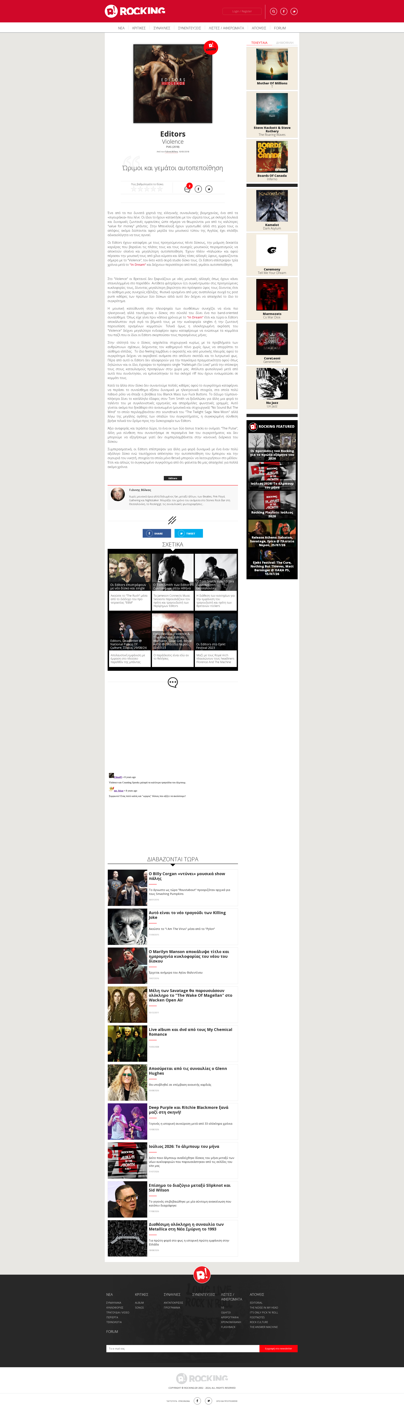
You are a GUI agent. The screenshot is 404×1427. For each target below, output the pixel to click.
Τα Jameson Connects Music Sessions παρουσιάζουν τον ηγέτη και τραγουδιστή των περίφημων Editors (172, 594)
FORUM (280, 28)
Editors (173, 471)
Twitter (294, 11)
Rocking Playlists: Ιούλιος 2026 (272, 514)
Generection (272, 362)
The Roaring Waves (272, 134)
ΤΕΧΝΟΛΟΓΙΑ (114, 1315)
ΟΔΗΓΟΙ (226, 1306)
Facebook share (198, 189)
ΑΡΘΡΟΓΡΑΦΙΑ (230, 1310)
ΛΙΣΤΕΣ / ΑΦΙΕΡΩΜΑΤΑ (226, 28)
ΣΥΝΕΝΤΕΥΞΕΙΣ (189, 28)
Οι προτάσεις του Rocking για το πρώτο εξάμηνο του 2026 (272, 455)
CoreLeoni (272, 358)
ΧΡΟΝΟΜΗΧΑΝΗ (231, 1315)
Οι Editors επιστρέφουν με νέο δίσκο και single (128, 580)
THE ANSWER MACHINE (264, 1320)
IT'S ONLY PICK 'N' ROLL (264, 1306)
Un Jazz (272, 406)
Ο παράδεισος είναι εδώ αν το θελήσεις (171, 650)
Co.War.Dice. (272, 317)
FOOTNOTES (257, 1310)
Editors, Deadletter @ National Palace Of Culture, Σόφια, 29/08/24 (128, 637)
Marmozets (272, 314)
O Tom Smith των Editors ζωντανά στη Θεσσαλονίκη (215, 578)
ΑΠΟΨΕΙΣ (259, 28)
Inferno (272, 179)
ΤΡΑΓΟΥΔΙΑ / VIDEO (117, 1306)
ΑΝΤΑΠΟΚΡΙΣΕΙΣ (173, 1296)
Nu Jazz (272, 403)
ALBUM (139, 1296)
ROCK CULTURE (259, 1315)
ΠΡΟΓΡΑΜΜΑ (172, 1301)
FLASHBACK (228, 1320)
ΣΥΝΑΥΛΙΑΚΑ (113, 1296)
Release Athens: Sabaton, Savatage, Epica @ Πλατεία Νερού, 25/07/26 (272, 541)
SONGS (139, 1301)
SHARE (158, 527)
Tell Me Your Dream (272, 273)
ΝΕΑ (121, 28)
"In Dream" (138, 264)
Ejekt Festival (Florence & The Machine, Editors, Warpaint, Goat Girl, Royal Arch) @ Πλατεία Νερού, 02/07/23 (172, 634)
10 (222, 1301)
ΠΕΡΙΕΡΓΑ (112, 1310)
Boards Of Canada (272, 175)
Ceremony (272, 269)
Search (273, 11)
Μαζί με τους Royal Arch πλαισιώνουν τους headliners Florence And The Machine (215, 652)
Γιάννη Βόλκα (171, 151)
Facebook (283, 11)
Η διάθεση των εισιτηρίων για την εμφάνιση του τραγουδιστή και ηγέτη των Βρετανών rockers (215, 594)
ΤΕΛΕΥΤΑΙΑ (259, 43)
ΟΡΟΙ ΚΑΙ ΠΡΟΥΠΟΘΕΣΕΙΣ (227, 1394)
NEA (109, 1287)
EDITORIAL (256, 1296)
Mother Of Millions (272, 83)
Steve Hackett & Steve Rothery (272, 129)
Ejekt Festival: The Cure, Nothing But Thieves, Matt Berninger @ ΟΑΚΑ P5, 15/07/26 (272, 568)
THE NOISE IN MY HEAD (264, 1301)
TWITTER (208, 1394)
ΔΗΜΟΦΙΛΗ (285, 43)
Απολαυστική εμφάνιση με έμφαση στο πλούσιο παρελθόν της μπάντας (128, 652)
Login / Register (242, 11)
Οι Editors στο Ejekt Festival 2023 (211, 639)
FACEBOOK (197, 1394)
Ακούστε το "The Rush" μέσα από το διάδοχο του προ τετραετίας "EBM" (129, 592)
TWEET (190, 527)
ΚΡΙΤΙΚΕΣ (139, 28)
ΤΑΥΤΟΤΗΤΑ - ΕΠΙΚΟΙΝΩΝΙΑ (178, 1394)
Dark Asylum (272, 228)
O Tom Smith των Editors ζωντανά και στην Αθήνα (172, 580)
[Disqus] (173, 722)
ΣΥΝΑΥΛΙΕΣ (162, 28)
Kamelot (272, 225)
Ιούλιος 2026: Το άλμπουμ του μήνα (272, 485)
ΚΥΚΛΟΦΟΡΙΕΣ (114, 1301)
